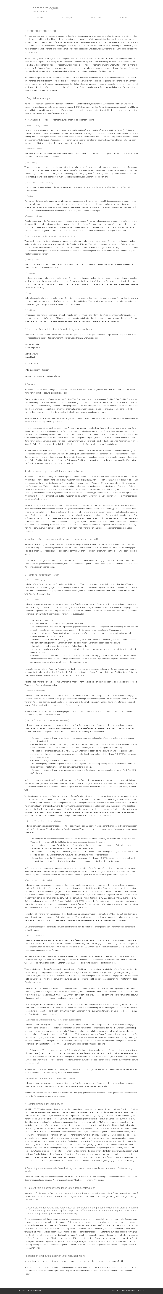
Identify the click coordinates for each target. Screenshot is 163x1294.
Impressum (140, 1290)
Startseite (39, 18)
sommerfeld (46, 8)
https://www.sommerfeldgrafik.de (46, 376)
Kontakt (124, 18)
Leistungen (67, 18)
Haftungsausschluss (128, 1290)
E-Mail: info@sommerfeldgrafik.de (38, 370)
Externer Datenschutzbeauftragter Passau (47, 1271)
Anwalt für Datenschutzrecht (104, 1271)
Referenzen (95, 18)
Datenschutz (116, 1290)
